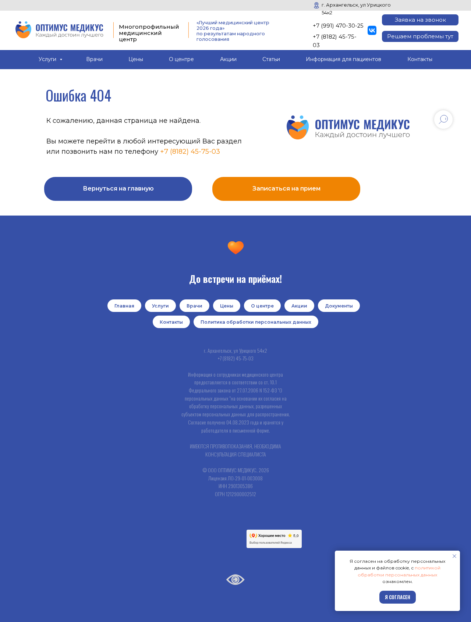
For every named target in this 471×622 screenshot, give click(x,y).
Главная (124, 306)
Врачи (94, 59)
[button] (420, 19)
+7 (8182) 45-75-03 (190, 151)
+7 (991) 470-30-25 (338, 25)
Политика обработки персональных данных (256, 322)
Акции (228, 59)
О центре (181, 59)
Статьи (271, 59)
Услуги (48, 59)
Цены (135, 59)
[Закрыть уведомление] (454, 556)
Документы (339, 306)
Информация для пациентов (343, 59)
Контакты (419, 59)
